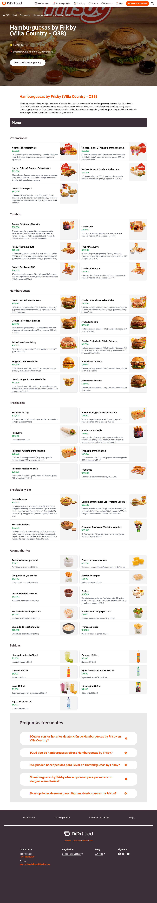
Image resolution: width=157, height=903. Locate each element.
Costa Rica (77, 841)
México (85, 841)
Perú (91, 841)
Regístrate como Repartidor (137, 3)
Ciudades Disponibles (99, 817)
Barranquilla (25, 15)
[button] (137, 3)
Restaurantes (28, 817)
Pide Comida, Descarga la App (27, 62)
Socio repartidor (62, 817)
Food (15, 15)
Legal (132, 817)
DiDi (8, 15)
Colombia (67, 841)
